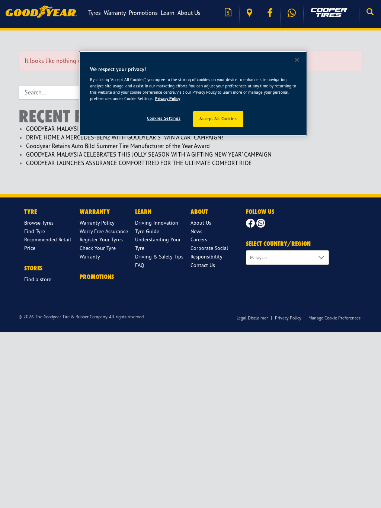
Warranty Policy (97, 222)
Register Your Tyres (101, 239)
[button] (370, 12)
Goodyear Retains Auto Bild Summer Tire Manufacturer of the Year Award (118, 145)
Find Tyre (34, 231)
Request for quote (228, 13)
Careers (198, 239)
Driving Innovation (156, 222)
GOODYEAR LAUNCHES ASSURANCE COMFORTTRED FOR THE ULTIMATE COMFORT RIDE (139, 163)
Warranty (115, 12)
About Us (189, 12)
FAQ (139, 265)
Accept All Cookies (218, 118)
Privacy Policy (288, 318)
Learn (168, 12)
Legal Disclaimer (252, 318)
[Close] (297, 60)
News (196, 231)
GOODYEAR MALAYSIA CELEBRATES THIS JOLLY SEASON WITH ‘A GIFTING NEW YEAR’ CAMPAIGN (149, 154)
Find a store (249, 13)
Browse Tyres (39, 222)
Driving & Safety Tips (159, 256)
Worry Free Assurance (104, 231)
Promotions (143, 12)
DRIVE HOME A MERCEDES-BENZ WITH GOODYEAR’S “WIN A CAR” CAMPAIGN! (124, 137)
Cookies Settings (163, 118)
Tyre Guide (147, 231)
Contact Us (202, 265)
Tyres (94, 12)
